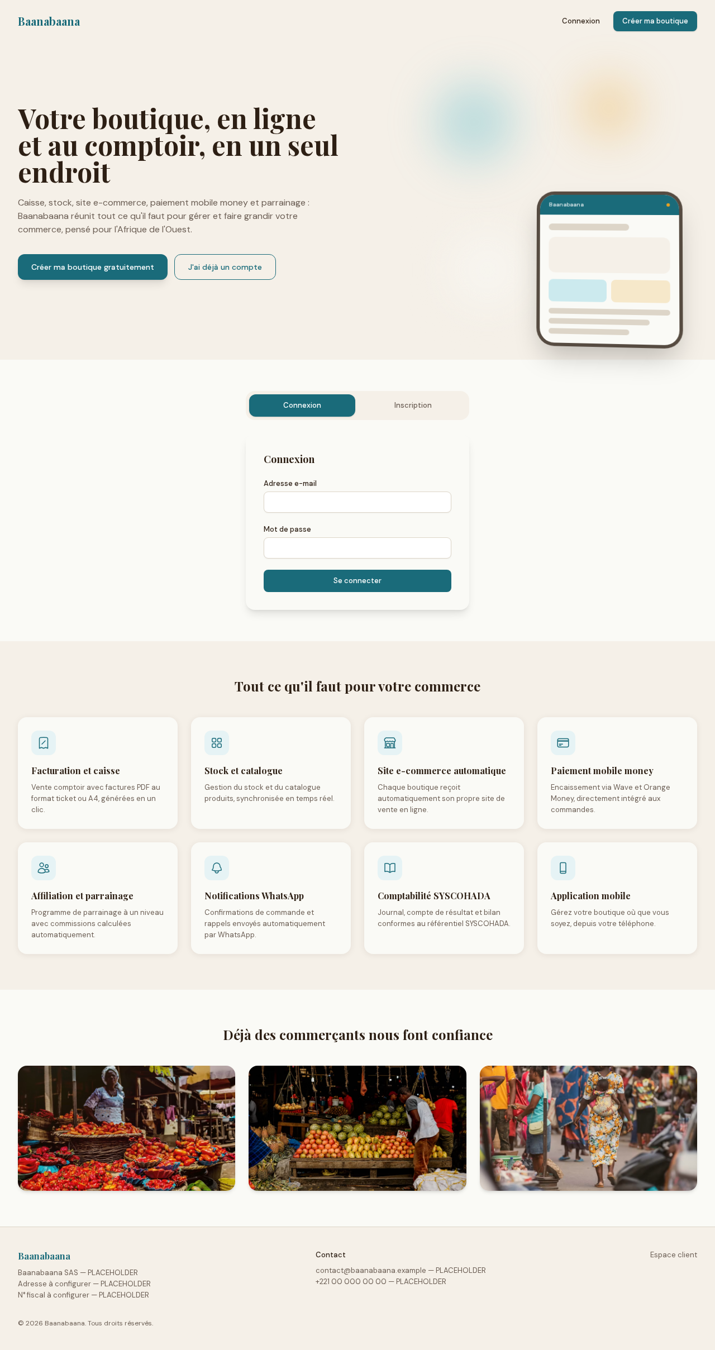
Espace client (673, 1255)
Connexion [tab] (302, 405)
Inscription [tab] (413, 405)
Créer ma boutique (655, 21)
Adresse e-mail (290, 483)
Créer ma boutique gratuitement (92, 267)
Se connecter (357, 580)
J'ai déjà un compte (225, 267)
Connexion (581, 21)
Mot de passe (287, 529)
